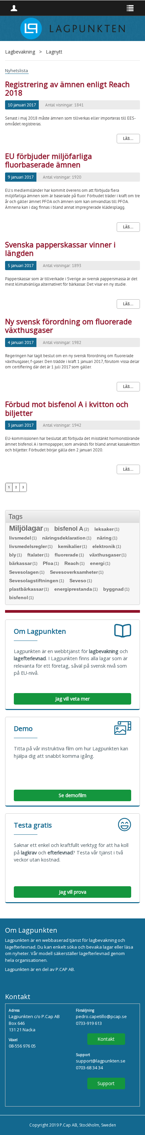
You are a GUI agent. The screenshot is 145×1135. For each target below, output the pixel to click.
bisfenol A (71, 529)
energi (100, 563)
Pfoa (51, 563)
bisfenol (21, 597)
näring (107, 538)
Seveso (80, 581)
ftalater (38, 555)
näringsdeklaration (66, 538)
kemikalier (72, 546)
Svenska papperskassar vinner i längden (60, 248)
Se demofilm (72, 795)
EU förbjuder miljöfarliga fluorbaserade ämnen (48, 160)
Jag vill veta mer (72, 698)
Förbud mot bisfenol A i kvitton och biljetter (66, 408)
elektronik (106, 546)
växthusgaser (107, 555)
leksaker (106, 529)
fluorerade (69, 555)
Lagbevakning (20, 51)
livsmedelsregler (31, 546)
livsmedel (23, 538)
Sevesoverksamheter (77, 572)
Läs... (128, 138)
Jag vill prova (72, 892)
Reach (74, 563)
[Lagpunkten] (72, 28)
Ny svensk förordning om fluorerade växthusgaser (68, 325)
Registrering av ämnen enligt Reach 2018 (67, 88)
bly (15, 555)
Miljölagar (29, 528)
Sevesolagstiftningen (36, 581)
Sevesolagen (27, 572)
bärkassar (23, 563)
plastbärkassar (29, 589)
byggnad (116, 589)
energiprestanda (76, 589)
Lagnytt (54, 51)
